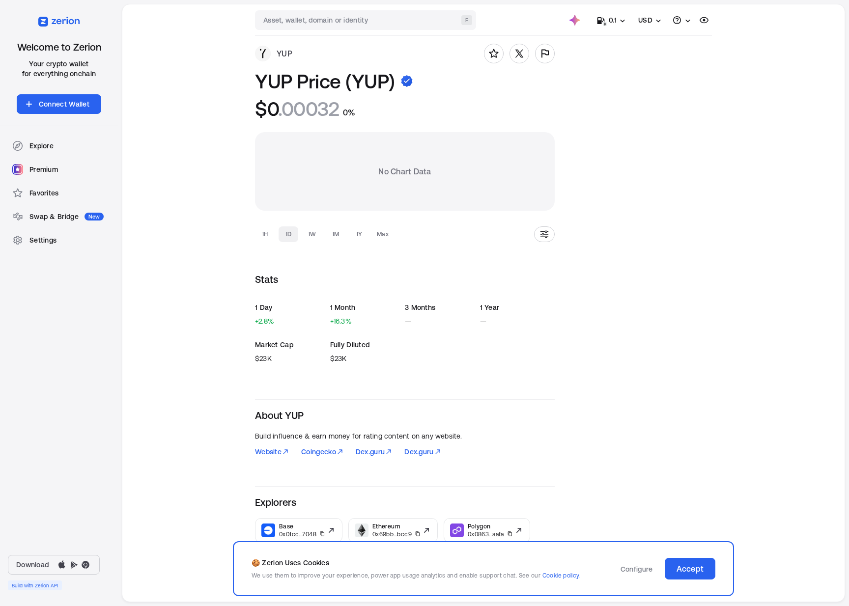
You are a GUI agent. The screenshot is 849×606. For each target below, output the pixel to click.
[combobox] (366, 20)
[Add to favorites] (494, 53)
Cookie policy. (561, 575)
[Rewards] (575, 20)
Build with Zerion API (35, 585)
